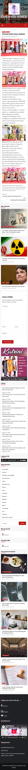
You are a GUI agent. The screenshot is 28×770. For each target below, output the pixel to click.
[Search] (25, 25)
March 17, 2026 (11, 288)
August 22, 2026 (9, 579)
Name (4, 326)
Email (17, 326)
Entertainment (6, 478)
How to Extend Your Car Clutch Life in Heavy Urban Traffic (13, 395)
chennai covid (19, 185)
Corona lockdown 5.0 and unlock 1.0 (11, 195)
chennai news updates (20, 187)
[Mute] (21, 460)
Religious (4, 499)
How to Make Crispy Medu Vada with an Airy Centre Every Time (13, 435)
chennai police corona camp (8, 188)
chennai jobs (5, 187)
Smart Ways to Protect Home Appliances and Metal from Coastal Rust (13, 448)
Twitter (5, 716)
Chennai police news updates (18, 199)
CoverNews (19, 765)
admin (4, 234)
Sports (4, 505)
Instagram (5, 711)
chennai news (11, 187)
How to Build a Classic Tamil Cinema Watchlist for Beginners (14, 428)
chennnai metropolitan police (9, 190)
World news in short (10, 226)
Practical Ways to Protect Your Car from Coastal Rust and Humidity (12, 442)
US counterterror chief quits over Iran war (13, 286)
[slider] (24, 460)
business (4, 472)
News (4, 31)
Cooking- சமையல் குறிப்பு (8, 475)
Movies (4, 487)
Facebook (6, 535)
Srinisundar (5, 36)
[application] (14, 460)
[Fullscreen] (25, 737)
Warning (7, 31)
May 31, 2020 (12, 36)
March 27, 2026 (9, 234)
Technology (5, 508)
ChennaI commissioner (10, 185)
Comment (5, 306)
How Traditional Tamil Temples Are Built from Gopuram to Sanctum (14, 422)
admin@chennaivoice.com (7, 747)
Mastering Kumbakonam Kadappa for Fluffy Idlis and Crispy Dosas (13, 388)
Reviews (4, 502)
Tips (3, 511)
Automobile (5, 469)
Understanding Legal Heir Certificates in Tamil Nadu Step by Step (12, 415)
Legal (3, 481)
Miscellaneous (6, 484)
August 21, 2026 (9, 634)
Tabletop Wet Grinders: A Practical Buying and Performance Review (13, 402)
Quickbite (4, 493)
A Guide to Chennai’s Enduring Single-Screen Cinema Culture (14, 408)
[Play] (3, 460)
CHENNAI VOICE (14, 16)
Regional (8, 282)
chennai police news (20, 188)
